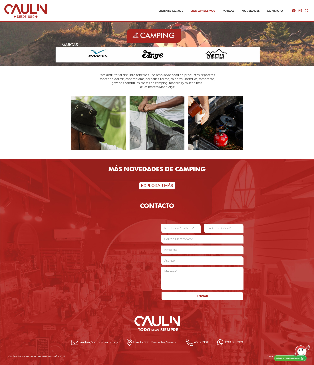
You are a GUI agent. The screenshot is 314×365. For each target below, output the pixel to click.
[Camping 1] (157, 125)
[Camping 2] (215, 125)
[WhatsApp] (306, 10)
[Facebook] (294, 10)
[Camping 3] (98, 125)
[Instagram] (300, 10)
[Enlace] (25, 11)
